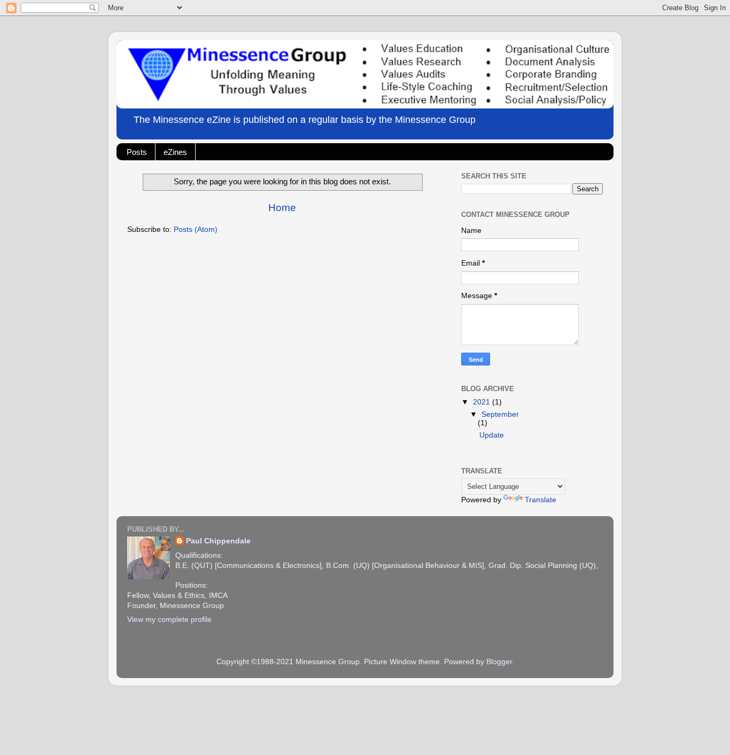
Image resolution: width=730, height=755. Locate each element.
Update (491, 435)
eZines (175, 152)
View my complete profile (169, 620)
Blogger (499, 662)
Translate (540, 500)
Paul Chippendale (218, 541)
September (500, 414)
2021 (482, 402)
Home (282, 207)
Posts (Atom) (196, 229)
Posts (137, 152)
